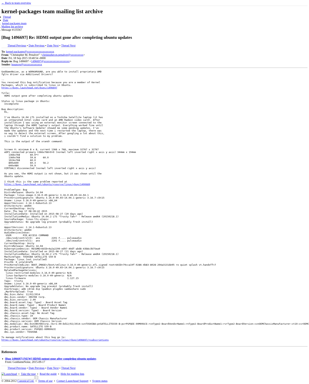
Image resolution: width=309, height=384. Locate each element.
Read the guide (48, 373)
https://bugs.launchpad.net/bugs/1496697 (29, 87)
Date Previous (37, 45)
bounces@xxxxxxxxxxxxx (26, 64)
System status (99, 380)
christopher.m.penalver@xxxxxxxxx (62, 54)
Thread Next (68, 45)
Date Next (53, 45)
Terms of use (45, 380)
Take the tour (28, 373)
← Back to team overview (16, 2)
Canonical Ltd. (25, 380)
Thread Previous (17, 45)
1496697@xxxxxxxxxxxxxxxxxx (50, 61)
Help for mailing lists (72, 373)
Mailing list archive (12, 26)
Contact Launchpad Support (72, 380)
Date (5, 20)
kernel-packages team (14, 23)
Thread (7, 16)
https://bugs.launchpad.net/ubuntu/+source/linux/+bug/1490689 (47, 184)
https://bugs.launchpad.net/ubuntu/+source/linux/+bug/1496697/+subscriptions (55, 340)
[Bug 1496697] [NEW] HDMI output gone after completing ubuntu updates (50, 358)
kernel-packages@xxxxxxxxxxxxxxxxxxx (30, 51)
